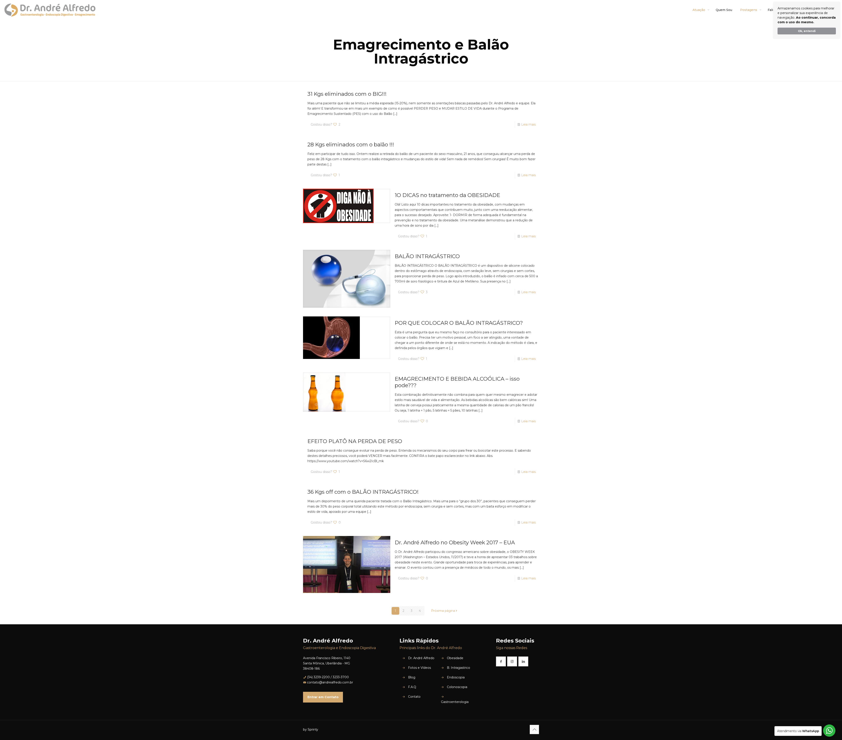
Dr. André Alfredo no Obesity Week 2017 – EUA (455, 542)
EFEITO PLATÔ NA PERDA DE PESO (354, 441)
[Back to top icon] (534, 729)
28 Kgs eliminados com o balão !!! (350, 144)
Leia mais (528, 124)
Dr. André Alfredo (421, 658)
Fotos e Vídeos (419, 668)
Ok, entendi (807, 31)
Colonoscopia (457, 687)
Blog (411, 677)
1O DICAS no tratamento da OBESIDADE (447, 195)
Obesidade (455, 658)
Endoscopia (456, 677)
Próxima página (443, 611)
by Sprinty (310, 729)
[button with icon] (501, 661)
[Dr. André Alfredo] (49, 10)
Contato (414, 697)
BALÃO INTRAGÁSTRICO (427, 256)
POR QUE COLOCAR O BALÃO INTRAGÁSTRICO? (459, 323)
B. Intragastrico (458, 668)
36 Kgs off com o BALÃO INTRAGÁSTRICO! (363, 492)
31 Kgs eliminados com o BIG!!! (347, 94)
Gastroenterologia (455, 702)
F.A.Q (412, 687)
